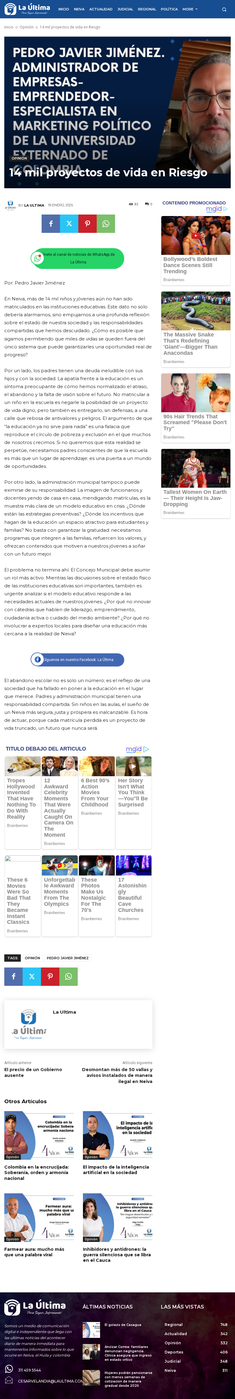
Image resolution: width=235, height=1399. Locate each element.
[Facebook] (51, 224)
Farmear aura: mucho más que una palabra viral (34, 1252)
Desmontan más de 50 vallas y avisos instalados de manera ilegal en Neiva (117, 1075)
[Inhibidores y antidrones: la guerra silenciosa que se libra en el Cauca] (117, 1217)
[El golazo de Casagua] (91, 1330)
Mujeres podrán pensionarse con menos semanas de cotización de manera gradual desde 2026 (128, 1379)
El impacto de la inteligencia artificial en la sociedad (116, 1169)
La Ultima (34, 205)
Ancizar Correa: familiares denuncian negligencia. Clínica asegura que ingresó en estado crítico (128, 1353)
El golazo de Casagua (123, 1325)
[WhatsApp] (106, 224)
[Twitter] (69, 224)
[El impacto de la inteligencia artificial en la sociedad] (117, 1135)
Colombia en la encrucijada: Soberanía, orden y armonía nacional (36, 1172)
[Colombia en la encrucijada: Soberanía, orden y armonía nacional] (39, 1135)
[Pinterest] (87, 224)
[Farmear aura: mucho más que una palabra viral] (39, 1217)
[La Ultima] (11, 205)
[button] (224, 9)
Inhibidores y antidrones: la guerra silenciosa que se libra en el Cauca (117, 1255)
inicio (8, 27)
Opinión (27, 27)
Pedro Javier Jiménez (68, 958)
